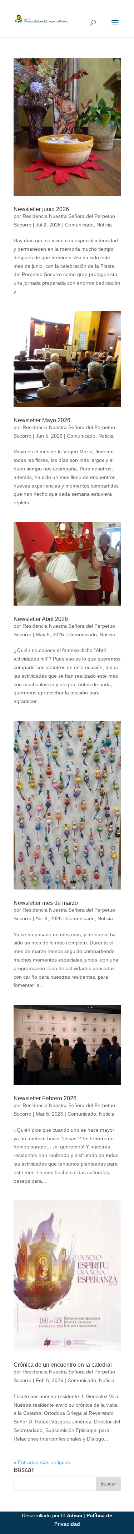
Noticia (104, 225)
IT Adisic (71, 1515)
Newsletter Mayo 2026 (42, 420)
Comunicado (79, 225)
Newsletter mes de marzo (46, 903)
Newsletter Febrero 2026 (45, 1098)
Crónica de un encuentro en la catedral (63, 1365)
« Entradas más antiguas (42, 1462)
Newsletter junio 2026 (41, 209)
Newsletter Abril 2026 (41, 619)
